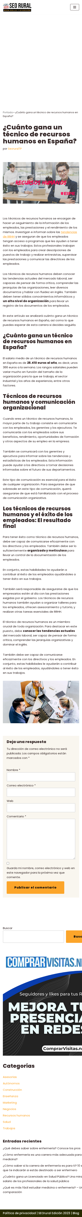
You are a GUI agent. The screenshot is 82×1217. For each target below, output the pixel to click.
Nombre (13, 770)
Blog (76, 1213)
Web (10, 801)
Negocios (9, 1109)
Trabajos (9, 1128)
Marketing (10, 1103)
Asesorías (10, 1077)
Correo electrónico (21, 785)
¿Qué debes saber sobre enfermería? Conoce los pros (41, 1148)
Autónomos (11, 1083)
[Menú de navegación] (74, 7)
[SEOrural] (17, 7)
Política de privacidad (19, 1213)
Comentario (16, 816)
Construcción (12, 1090)
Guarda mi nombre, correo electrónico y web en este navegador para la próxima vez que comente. (41, 872)
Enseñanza (10, 1096)
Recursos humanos (16, 1115)
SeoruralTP (15, 149)
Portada (8, 112)
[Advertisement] (41, 56)
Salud (7, 1122)
